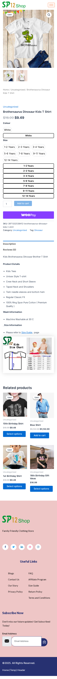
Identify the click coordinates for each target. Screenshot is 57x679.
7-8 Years (28, 185)
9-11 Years (28, 191)
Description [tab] (9, 244)
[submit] (44, 642)
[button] (49, 15)
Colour (6, 123)
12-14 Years (28, 196)
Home (6, 89)
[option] (7, 130)
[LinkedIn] (22, 547)
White (28, 135)
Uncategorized (18, 89)
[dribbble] (30, 547)
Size (5, 140)
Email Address (9, 633)
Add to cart (23, 203)
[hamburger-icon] (51, 5)
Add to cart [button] (39, 435)
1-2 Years (29, 165)
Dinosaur (38, 230)
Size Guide (26, 332)
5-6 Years (28, 181)
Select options (14, 434)
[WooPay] (28, 215)
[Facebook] (5, 547)
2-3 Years (28, 171)
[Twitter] (13, 547)
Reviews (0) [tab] (9, 249)
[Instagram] (38, 547)
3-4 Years (28, 176)
